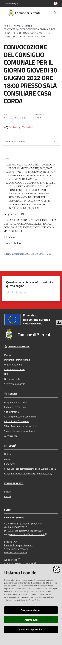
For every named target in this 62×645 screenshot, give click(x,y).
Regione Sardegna (11, 3)
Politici (7, 355)
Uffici (6, 374)
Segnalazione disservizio (16, 549)
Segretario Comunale (14, 384)
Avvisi (7, 459)
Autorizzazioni (11, 436)
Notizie (28, 25)
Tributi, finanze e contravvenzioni (20, 426)
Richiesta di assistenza (15, 552)
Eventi (7, 496)
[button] (54, 13)
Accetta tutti (31, 619)
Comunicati (9, 464)
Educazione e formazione (16, 421)
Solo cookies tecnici (31, 610)
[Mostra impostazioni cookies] (59, 322)
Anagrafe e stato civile (15, 402)
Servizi (12, 393)
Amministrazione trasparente (18, 563)
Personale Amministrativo (17, 360)
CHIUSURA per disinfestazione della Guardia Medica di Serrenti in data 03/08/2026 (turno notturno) (30, 471)
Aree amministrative (14, 369)
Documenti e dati (12, 379)
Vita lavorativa (11, 412)
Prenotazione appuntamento (18, 545)
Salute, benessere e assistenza (19, 431)
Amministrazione (18, 346)
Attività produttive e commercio (20, 416)
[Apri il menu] (4, 13)
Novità (17, 25)
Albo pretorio (10, 560)
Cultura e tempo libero (15, 407)
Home (7, 25)
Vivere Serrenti (13, 483)
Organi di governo (13, 364)
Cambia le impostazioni (31, 629)
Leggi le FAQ (10, 541)
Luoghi (7, 491)
